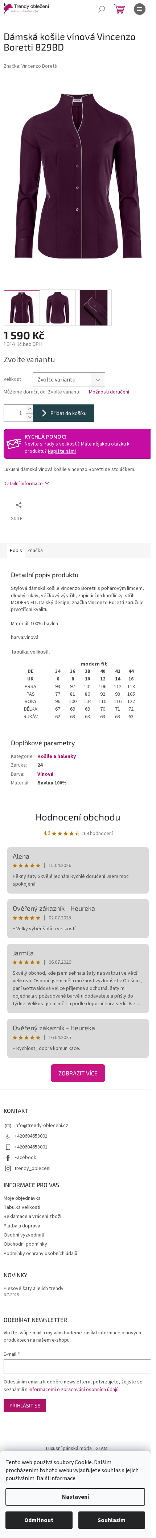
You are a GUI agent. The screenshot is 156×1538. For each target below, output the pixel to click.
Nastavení (75, 1497)
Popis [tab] (16, 550)
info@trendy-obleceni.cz (41, 1125)
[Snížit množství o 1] (29, 417)
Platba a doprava (22, 1226)
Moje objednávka (22, 1198)
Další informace (56, 1478)
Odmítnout (38, 1520)
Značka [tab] (35, 550)
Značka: (30, 66)
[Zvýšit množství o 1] (29, 409)
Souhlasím (112, 1520)
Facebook (25, 1157)
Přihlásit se (24, 1405)
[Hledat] (101, 9)
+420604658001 (31, 1136)
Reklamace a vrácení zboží (32, 1216)
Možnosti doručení (109, 392)
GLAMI (101, 1448)
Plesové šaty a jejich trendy (33, 1288)
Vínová (45, 774)
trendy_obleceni (32, 1168)
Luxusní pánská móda (69, 1448)
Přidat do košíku (68, 413)
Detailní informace (23, 483)
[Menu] (139, 9)
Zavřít (63, 504)
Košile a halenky (56, 756)
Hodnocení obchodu (78, 816)
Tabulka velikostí (22, 1207)
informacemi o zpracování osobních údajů (74, 1389)
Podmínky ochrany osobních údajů (40, 1253)
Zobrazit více (78, 1073)
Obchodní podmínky (25, 1244)
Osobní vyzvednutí (24, 1235)
